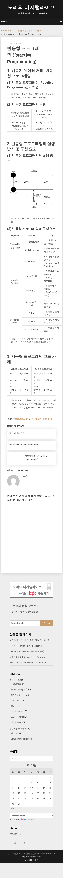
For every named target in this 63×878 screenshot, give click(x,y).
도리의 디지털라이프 (31, 7)
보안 (13, 706)
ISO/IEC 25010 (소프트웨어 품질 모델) (27, 651)
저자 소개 (14, 843)
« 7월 (12, 808)
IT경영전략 (16, 684)
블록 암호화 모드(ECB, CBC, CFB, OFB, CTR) (29, 640)
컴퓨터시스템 (16, 31)
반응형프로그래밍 (21, 419)
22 (50, 793)
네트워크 (15, 700)
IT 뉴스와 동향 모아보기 (24, 605)
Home (4, 31)
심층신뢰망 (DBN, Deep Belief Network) (27, 657)
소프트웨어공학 (31, 31)
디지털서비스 (17, 695)
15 (50, 788)
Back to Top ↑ (31, 860)
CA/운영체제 (17, 717)
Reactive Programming (41, 419)
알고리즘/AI (16, 722)
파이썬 (14, 733)
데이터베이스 (17, 711)
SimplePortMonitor (20, 739)
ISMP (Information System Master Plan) (28, 662)
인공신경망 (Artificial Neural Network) (27, 646)
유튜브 (22, 843)
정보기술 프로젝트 (18, 729)
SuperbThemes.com (31, 857)
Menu (4, 21)
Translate (30, 819)
